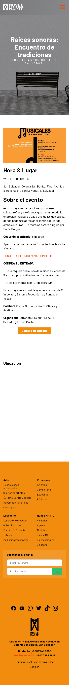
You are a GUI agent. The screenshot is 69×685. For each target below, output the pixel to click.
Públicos (42, 499)
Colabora (42, 544)
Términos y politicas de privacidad (35, 661)
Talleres (7, 535)
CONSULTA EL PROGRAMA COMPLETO (28, 256)
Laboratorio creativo (15, 520)
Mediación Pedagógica (15, 539)
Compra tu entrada (35, 330)
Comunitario (44, 489)
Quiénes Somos (45, 539)
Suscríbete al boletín (20, 554)
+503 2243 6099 (41, 651)
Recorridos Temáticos (15, 502)
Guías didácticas (12, 525)
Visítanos (42, 520)
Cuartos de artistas (14, 492)
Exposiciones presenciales (11, 486)
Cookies (34, 666)
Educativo (43, 494)
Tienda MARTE (45, 535)
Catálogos (9, 507)
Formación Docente (14, 530)
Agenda (41, 525)
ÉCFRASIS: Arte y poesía (17, 497)
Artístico (42, 484)
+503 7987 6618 (45, 655)
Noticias (42, 530)
